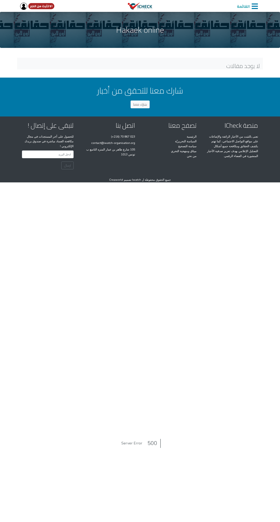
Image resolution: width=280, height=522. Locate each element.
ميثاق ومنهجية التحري (184, 151)
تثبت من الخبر (40, 6)
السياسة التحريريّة (186, 141)
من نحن (192, 156)
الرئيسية (192, 137)
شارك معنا (140, 104)
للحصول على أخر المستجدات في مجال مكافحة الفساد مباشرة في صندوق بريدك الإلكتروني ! (49, 141)
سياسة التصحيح (187, 146)
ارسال (67, 165)
